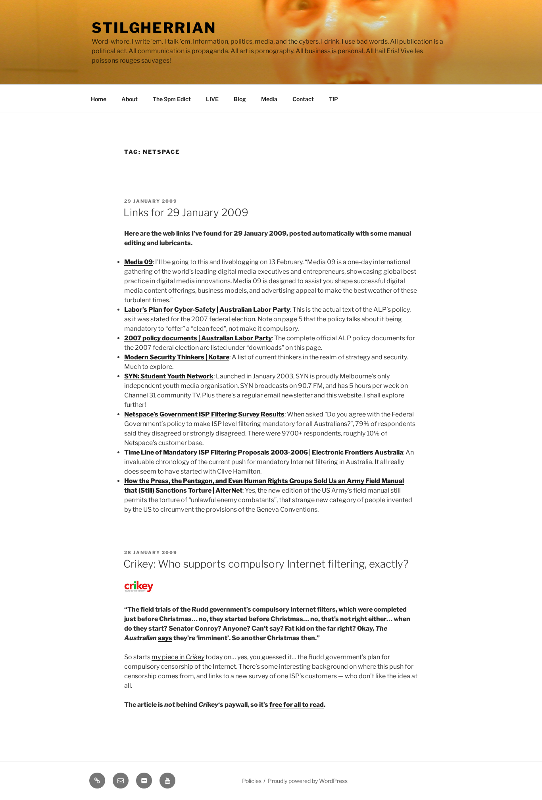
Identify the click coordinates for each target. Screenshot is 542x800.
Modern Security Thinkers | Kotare (176, 357)
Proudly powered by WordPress (308, 780)
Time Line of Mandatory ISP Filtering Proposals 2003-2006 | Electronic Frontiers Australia (263, 452)
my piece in (178, 657)
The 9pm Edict (172, 99)
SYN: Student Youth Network (168, 376)
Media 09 (138, 262)
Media (269, 99)
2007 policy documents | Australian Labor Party (198, 338)
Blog (240, 99)
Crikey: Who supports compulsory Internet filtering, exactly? (266, 564)
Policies (251, 780)
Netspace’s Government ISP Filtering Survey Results (204, 414)
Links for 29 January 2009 (185, 212)
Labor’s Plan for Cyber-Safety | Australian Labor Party (207, 309)
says (165, 638)
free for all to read (296, 704)
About (129, 99)
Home (98, 99)
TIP (333, 99)
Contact (303, 99)
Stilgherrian (154, 27)
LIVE (212, 99)
